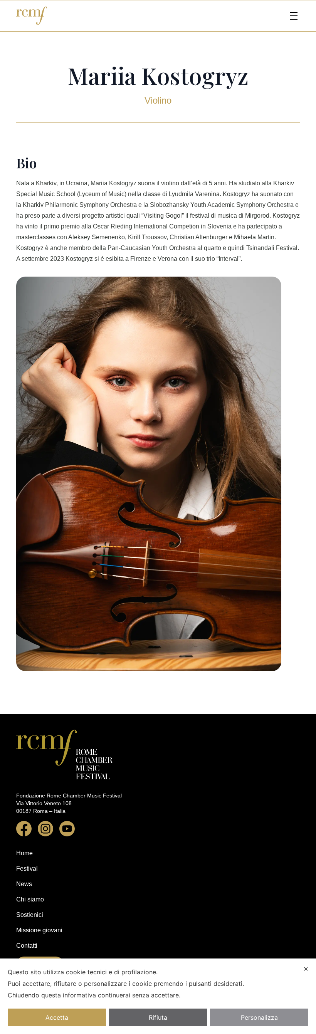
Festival (27, 868)
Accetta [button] (56, 1017)
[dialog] (158, 996)
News (24, 884)
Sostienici (29, 914)
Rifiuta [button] (158, 1017)
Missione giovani (39, 930)
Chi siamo (30, 899)
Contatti (26, 945)
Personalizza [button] (259, 1017)
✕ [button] (305, 969)
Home (24, 853)
